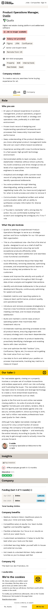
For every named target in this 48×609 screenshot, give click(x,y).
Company (31, 92)
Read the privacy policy (9, 599)
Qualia (6, 15)
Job (18, 92)
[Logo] (7, 2)
